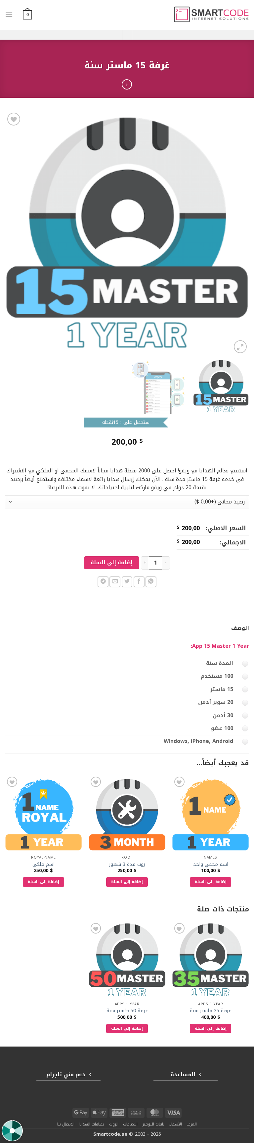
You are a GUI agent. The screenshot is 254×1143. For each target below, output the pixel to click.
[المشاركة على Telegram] (103, 581)
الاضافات (130, 1124)
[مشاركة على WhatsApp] (151, 581)
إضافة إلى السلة (112, 563)
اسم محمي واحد (210, 865)
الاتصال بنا (66, 1124)
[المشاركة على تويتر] (127, 581)
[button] (27, 15)
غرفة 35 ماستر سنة (210, 1011)
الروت (113, 1124)
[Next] (14, 232)
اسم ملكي (43, 865)
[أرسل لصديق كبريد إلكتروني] (114, 581)
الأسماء (175, 1124)
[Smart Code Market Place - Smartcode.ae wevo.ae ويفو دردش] (211, 15)
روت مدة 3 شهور (127, 865)
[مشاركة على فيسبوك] (139, 581)
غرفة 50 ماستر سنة (127, 1011)
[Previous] (236, 232)
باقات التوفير (154, 1124)
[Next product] (127, 84)
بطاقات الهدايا (92, 1124)
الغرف (192, 1124)
